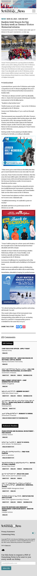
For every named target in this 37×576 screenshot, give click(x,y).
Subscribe (6, 568)
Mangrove (8, 545)
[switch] (34, 533)
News (3, 19)
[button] (3, 550)
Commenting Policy (8, 534)
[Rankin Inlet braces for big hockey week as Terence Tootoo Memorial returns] (18, 47)
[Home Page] (13, 11)
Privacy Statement (8, 532)
